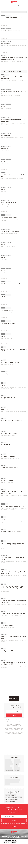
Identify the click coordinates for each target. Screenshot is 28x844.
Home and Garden (8, 5)
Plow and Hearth (9, 764)
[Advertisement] (14, 7)
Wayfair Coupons (18, 797)
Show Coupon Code (6, 22)
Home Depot (8, 760)
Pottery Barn (17, 760)
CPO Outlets (17, 770)
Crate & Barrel (8, 768)
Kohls (19, 780)
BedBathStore (17, 762)
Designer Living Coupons (10, 795)
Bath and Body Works (15, 782)
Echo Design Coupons (10, 797)
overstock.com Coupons (10, 801)
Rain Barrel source (9, 770)
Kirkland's (8, 766)
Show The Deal (5, 65)
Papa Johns (14, 780)
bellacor (16, 766)
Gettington (17, 768)
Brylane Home (8, 762)
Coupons (2, 5)
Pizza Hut (7, 782)
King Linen (17, 764)
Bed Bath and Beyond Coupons (11, 799)
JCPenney (7, 784)
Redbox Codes (8, 780)
